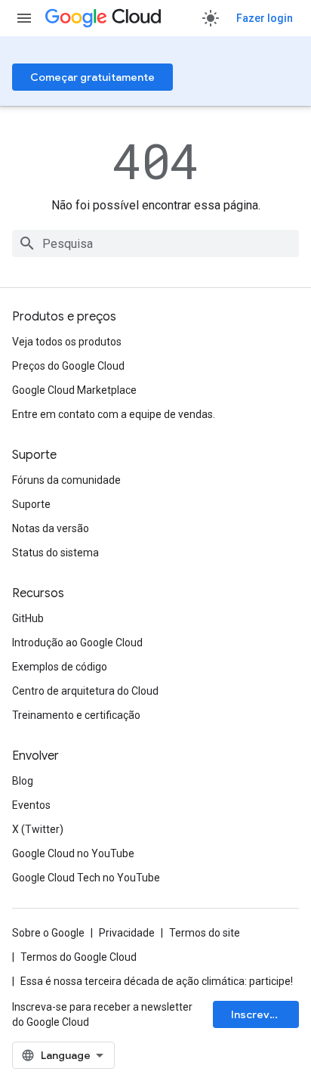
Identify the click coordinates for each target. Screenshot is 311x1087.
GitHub (28, 618)
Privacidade (127, 933)
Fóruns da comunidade (66, 480)
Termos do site (204, 933)
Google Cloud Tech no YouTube (86, 878)
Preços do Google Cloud (68, 366)
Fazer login (264, 18)
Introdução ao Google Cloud (77, 642)
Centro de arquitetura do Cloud (85, 691)
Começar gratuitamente (92, 77)
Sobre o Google (48, 933)
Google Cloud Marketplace (74, 390)
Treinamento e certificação (76, 715)
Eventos (31, 805)
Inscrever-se (265, 1014)
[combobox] (155, 243)
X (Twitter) (37, 829)
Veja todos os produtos (67, 342)
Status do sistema (55, 553)
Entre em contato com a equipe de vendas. (113, 414)
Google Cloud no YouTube (73, 853)
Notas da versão (50, 528)
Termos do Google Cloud (78, 957)
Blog (22, 781)
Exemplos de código (59, 667)
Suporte (31, 504)
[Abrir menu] (24, 18)
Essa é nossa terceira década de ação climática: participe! (156, 981)
